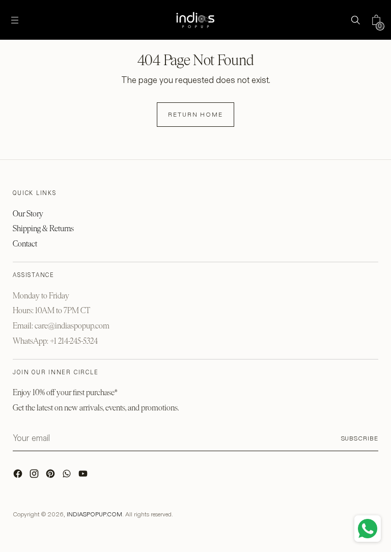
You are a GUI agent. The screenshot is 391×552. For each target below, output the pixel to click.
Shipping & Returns (43, 228)
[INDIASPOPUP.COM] (195, 20)
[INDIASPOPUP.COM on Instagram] (35, 476)
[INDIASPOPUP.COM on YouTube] (84, 476)
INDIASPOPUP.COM (94, 514)
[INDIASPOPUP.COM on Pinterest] (51, 476)
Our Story (28, 213)
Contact (25, 243)
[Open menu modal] (14, 20)
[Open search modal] (355, 20)
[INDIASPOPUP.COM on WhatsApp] (68, 476)
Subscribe (359, 438)
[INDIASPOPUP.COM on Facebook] (19, 476)
